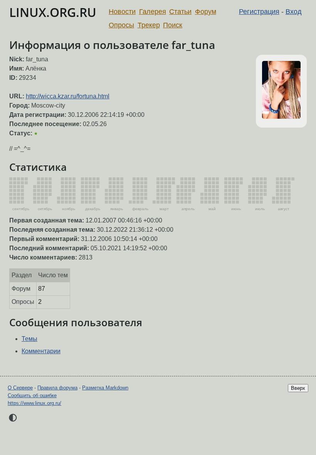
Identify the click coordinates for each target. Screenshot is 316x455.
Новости (122, 11)
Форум (205, 11)
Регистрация (259, 11)
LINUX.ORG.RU (52, 12)
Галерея (152, 11)
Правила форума (57, 388)
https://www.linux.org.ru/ (34, 403)
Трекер (149, 25)
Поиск (172, 25)
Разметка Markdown (105, 388)
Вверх (298, 388)
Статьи (180, 11)
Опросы (121, 25)
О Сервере (20, 388)
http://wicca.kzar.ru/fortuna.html (67, 96)
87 (41, 288)
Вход (294, 11)
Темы (29, 338)
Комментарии (41, 351)
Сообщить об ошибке (32, 395)
